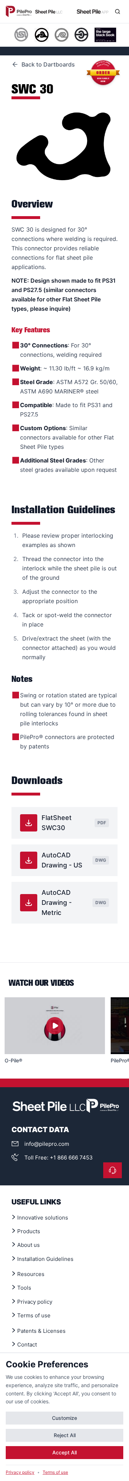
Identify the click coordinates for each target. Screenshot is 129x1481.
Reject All (65, 1435)
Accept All (64, 1452)
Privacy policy (20, 1472)
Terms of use (55, 1472)
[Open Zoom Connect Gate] (112, 1170)
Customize (64, 1418)
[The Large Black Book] (105, 35)
